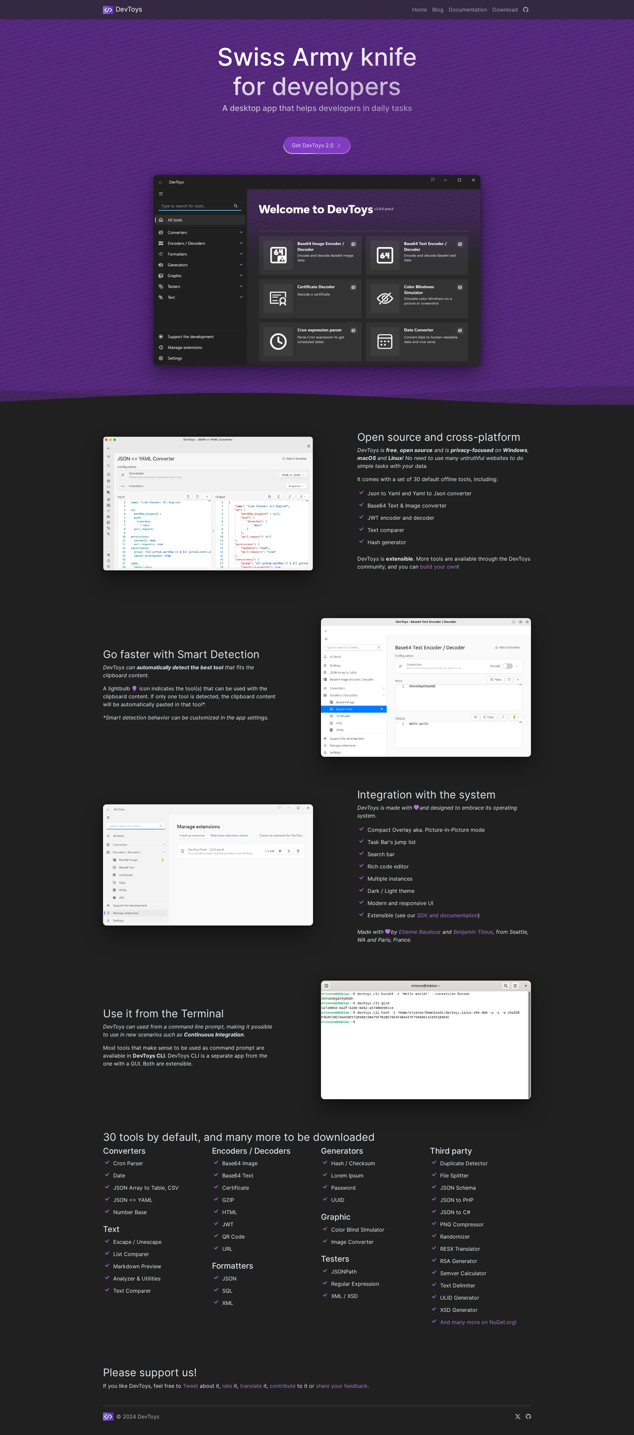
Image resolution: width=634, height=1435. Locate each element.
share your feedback (342, 1385)
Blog (437, 9)
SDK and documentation (447, 915)
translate (251, 1385)
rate (227, 1385)
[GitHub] (525, 9)
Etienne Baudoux (420, 931)
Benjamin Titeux (473, 931)
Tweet (190, 1385)
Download (505, 9)
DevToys (128, 9)
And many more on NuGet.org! (478, 1322)
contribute (283, 1385)
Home (419, 9)
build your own (438, 566)
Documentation (468, 9)
